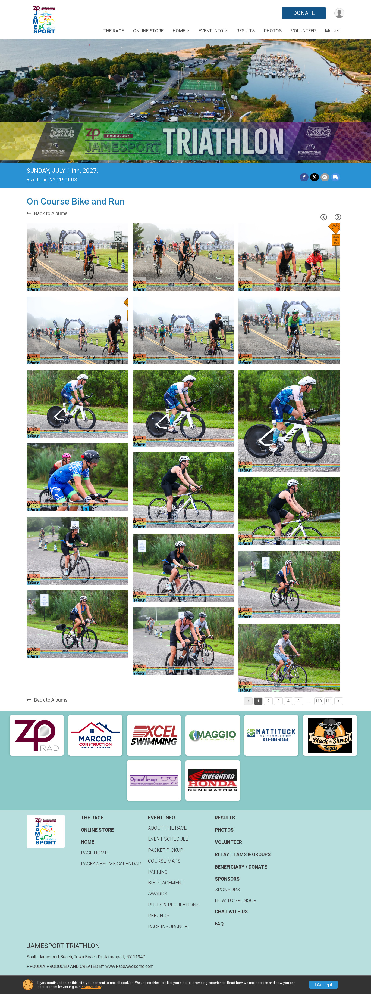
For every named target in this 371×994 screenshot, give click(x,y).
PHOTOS (273, 30)
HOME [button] (179, 30)
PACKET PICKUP (165, 850)
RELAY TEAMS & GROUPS (243, 854)
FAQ (219, 924)
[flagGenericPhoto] (108, 284)
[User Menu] (339, 13)
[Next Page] (337, 217)
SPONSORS (227, 889)
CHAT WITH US (231, 911)
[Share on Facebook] (304, 177)
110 (318, 701)
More (330, 30)
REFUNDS (158, 915)
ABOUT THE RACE (167, 828)
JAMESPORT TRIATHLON (63, 946)
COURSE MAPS (164, 861)
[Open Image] (77, 257)
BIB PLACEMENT (166, 882)
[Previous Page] (323, 217)
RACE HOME (94, 853)
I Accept (323, 984)
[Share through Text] (335, 177)
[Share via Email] (324, 177)
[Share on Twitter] (314, 177)
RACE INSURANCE (167, 926)
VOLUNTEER (303, 30)
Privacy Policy (91, 987)
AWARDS (157, 893)
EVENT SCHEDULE (168, 839)
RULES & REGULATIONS (173, 905)
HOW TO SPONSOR (235, 900)
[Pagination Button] (338, 701)
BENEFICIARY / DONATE (241, 867)
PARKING (158, 872)
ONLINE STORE (148, 30)
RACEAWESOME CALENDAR (111, 863)
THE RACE (113, 30)
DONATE (304, 13)
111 (328, 701)
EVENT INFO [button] (211, 30)
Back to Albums (50, 213)
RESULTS (246, 30)
